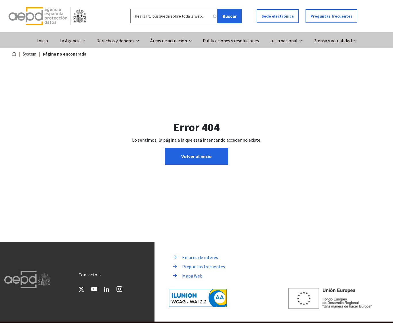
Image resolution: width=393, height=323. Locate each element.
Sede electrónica (278, 16)
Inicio (42, 40)
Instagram (119, 289)
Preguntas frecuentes (331, 16)
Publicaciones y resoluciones (231, 40)
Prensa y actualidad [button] (332, 40)
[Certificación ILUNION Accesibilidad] (198, 298)
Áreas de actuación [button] (168, 40)
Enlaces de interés (200, 257)
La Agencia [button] (70, 40)
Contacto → (90, 275)
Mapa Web (192, 276)
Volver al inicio (196, 156)
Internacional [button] (283, 40)
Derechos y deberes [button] (115, 40)
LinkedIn (106, 289)
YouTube (94, 289)
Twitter (81, 289)
